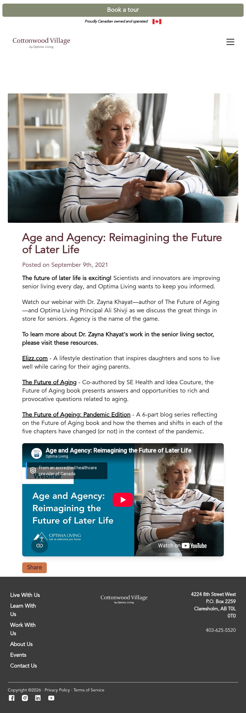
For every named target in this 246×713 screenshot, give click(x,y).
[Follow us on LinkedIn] (39, 698)
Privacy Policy (57, 690)
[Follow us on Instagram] (26, 698)
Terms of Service (89, 690)
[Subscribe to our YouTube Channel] (52, 698)
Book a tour (123, 10)
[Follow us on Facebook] (13, 698)
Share (34, 568)
